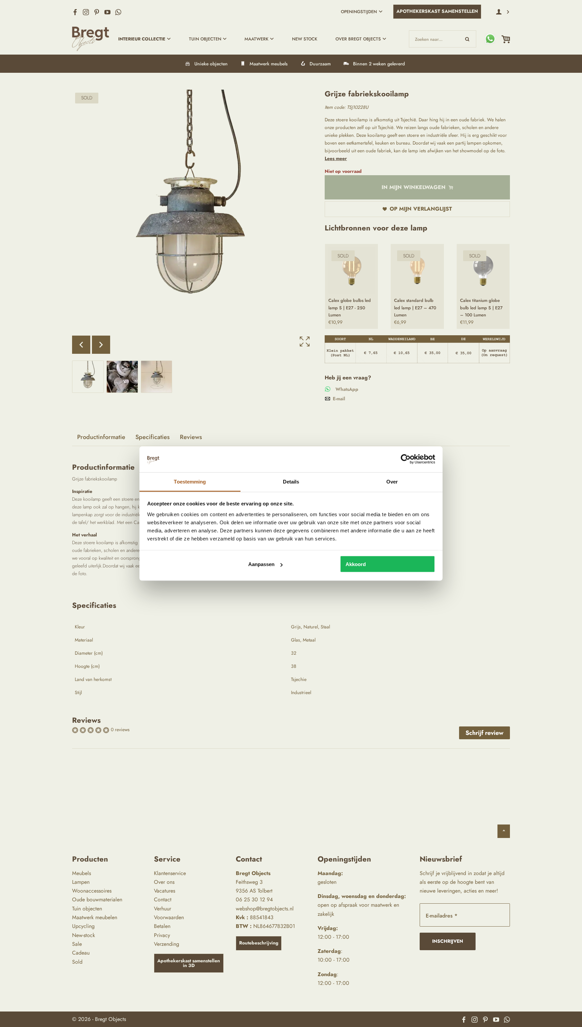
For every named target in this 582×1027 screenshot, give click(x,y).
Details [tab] (291, 481)
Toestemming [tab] (190, 481)
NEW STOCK (304, 39)
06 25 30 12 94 (254, 899)
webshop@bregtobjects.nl (265, 908)
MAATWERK (256, 39)
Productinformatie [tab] (101, 437)
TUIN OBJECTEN (205, 39)
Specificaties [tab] (152, 437)
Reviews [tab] (191, 437)
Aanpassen (261, 564)
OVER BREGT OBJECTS (358, 39)
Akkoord (356, 564)
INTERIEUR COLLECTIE (141, 39)
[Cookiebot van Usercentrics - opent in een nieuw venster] (405, 459)
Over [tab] (392, 481)
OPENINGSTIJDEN (359, 11)
